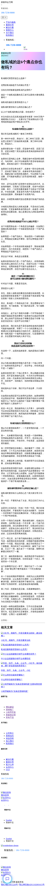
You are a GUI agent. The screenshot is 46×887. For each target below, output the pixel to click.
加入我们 (10, 741)
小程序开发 (11, 712)
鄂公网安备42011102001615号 (32, 885)
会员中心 (10, 767)
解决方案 (10, 27)
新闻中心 (10, 30)
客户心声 (10, 765)
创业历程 (10, 738)
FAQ (8, 770)
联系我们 (10, 35)
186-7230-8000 (22, 850)
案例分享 (10, 25)
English (9, 820)
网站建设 (10, 707)
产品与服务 (11, 22)
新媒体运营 (11, 715)
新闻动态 (10, 736)
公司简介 (10, 733)
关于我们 (10, 33)
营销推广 (10, 710)
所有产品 (10, 717)
